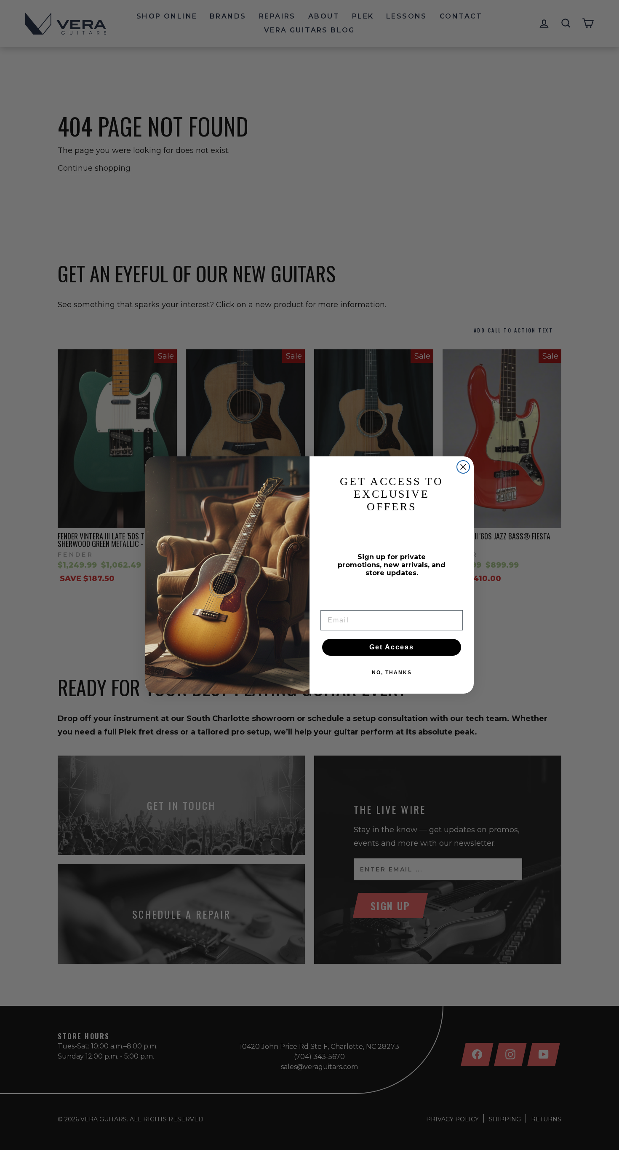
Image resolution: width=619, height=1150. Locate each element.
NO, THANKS (392, 673)
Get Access (391, 647)
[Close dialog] (463, 467)
